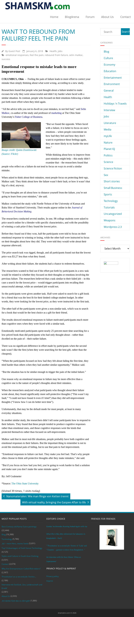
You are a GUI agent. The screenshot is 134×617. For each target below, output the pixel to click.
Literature (110, 123)
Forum (90, 17)
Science (108, 162)
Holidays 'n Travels (115, 103)
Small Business (113, 188)
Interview (109, 110)
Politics (108, 155)
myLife (108, 136)
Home (54, 17)
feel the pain (37, 55)
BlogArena (72, 17)
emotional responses (17, 55)
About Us (107, 17)
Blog (106, 51)
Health (53, 51)
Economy (109, 64)
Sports (108, 194)
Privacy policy (52, 576)
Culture (108, 58)
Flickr (13, 153)
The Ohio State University (25, 483)
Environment (112, 84)
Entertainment (113, 77)
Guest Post (14, 51)
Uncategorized (113, 214)
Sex (106, 175)
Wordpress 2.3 (113, 227)
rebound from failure (56, 55)
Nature (108, 142)
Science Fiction (113, 168)
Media (107, 129)
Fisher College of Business (28, 116)
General (109, 90)
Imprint (49, 580)
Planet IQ (109, 149)
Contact (125, 17)
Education (110, 71)
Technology (111, 201)
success (6, 59)
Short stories (112, 181)
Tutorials (109, 207)
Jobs (60, 51)
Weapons (109, 220)
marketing (56, 113)
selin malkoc (76, 55)
